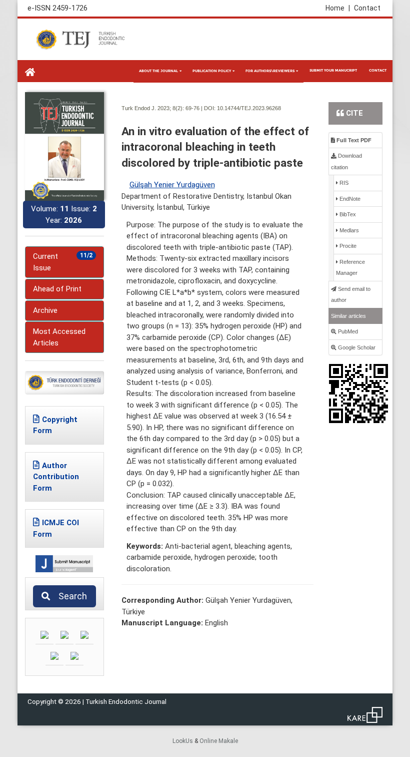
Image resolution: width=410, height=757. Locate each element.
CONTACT (377, 70)
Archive (45, 310)
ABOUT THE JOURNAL (158, 71)
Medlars (348, 230)
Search (69, 596)
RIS (343, 183)
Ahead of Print (57, 288)
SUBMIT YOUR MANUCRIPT (333, 70)
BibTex (347, 214)
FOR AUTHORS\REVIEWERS (270, 71)
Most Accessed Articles (59, 337)
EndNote (349, 199)
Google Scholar (356, 347)
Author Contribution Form (56, 477)
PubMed (347, 331)
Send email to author (350, 294)
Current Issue (62, 262)
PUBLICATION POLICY (211, 71)
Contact (367, 8)
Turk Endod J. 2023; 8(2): (153, 108)
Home (338, 8)
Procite (347, 246)
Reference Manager (350, 267)
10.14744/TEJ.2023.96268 (249, 108)
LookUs (182, 740)
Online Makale (219, 740)
